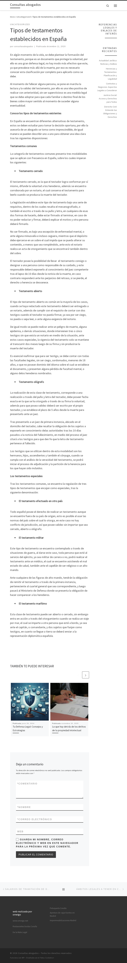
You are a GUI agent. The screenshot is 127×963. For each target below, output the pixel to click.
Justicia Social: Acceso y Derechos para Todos (108, 98)
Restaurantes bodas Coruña (25, 926)
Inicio (12, 16)
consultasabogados (23, 46)
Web (20, 831)
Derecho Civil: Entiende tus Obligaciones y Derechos (110, 111)
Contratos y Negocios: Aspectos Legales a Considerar (107, 87)
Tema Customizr (47, 958)
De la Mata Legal (20, 932)
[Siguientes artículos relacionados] (85, 674)
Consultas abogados (28, 953)
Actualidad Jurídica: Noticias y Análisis (108, 62)
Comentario (27, 783)
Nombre (24, 807)
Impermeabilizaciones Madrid (63, 920)
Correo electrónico (34, 819)
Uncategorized (24, 16)
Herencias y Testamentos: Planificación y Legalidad (110, 73)
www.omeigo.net (20, 920)
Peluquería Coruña (58, 908)
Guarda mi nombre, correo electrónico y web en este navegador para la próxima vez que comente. (47, 843)
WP (23, 958)
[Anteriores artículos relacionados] (78, 674)
